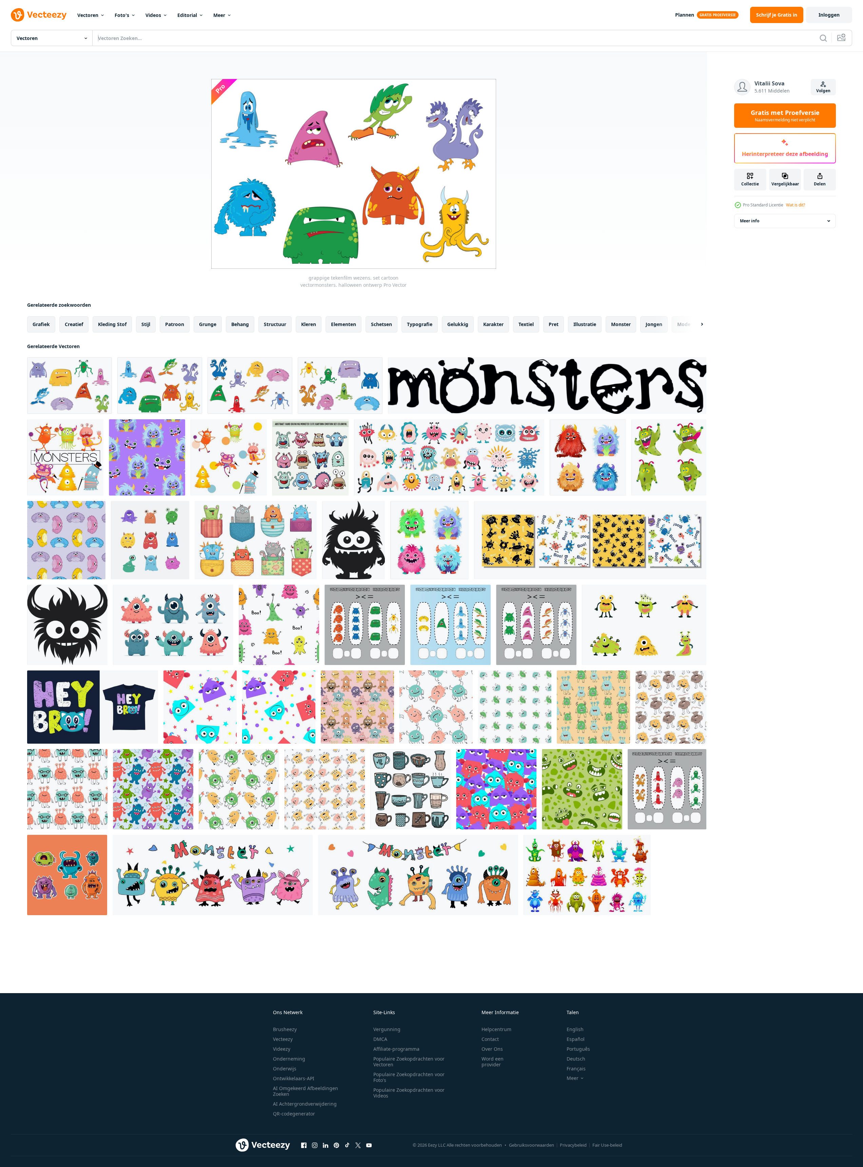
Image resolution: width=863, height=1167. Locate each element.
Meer (219, 15)
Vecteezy (283, 1039)
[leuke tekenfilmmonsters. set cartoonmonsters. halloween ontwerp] (250, 385)
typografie (419, 324)
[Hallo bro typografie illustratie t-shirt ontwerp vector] (92, 707)
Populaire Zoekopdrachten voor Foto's (409, 1077)
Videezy (281, 1049)
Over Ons (492, 1049)
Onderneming (289, 1058)
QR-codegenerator (294, 1113)
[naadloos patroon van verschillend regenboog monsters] (496, 789)
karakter (493, 324)
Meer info (749, 221)
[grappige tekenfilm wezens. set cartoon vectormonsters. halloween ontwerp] (69, 385)
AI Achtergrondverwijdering (305, 1104)
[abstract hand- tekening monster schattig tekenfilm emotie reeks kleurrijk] (310, 457)
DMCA (380, 1039)
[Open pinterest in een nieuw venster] (336, 1145)
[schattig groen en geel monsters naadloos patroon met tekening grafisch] (239, 789)
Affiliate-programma (396, 1049)
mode (683, 324)
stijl (145, 324)
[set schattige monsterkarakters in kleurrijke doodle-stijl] (213, 875)
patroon (174, 324)
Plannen (684, 15)
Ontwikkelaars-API (293, 1078)
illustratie (584, 324)
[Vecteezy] (38, 15)
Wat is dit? (795, 205)
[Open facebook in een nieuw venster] (304, 1145)
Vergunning (386, 1029)
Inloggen (829, 15)
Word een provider (493, 1061)
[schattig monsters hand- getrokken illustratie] (150, 540)
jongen (654, 324)
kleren (308, 324)
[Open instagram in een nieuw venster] (314, 1145)
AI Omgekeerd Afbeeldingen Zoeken (305, 1091)
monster (621, 324)
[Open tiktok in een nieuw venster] (347, 1145)
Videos (153, 15)
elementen (343, 324)
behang (240, 324)
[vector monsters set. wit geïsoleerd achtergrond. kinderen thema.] (644, 625)
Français (576, 1068)
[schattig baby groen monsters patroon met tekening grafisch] (593, 707)
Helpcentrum (496, 1029)
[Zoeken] (823, 38)
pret (553, 324)
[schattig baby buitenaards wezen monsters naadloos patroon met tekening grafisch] (514, 707)
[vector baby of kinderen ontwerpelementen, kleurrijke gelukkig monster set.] (65, 457)
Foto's (122, 15)
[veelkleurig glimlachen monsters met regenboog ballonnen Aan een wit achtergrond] (278, 707)
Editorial (187, 15)
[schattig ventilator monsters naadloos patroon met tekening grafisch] (670, 707)
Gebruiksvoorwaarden (531, 1145)
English (575, 1029)
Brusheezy (285, 1029)
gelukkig (457, 324)
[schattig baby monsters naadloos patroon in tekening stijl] (436, 707)
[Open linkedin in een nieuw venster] (325, 1145)
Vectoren (87, 15)
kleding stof (112, 324)
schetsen (381, 324)
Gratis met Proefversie (785, 115)
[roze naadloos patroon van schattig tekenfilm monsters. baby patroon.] (357, 707)
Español (576, 1039)
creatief (74, 324)
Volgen (823, 91)
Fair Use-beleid (607, 1145)
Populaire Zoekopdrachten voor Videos (409, 1093)
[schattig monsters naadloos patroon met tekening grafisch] (325, 789)
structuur (275, 324)
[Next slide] (696, 324)
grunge (207, 324)
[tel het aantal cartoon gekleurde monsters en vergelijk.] (667, 789)
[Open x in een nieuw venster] (358, 1145)
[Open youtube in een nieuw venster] (369, 1145)
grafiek (41, 324)
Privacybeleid (573, 1145)
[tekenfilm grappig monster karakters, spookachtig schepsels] (587, 875)
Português (578, 1049)
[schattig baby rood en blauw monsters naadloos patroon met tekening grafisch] (67, 789)
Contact (490, 1039)
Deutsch (576, 1058)
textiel (526, 324)
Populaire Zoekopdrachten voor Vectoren (409, 1061)
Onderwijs (284, 1068)
